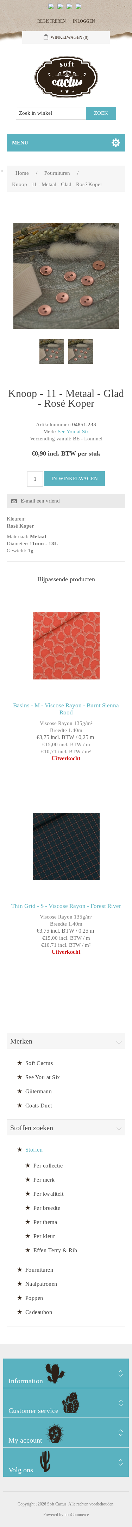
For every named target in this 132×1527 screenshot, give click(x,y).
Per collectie (48, 1166)
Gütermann (38, 1091)
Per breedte (47, 1208)
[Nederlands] (61, 9)
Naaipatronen (41, 1284)
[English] (52, 9)
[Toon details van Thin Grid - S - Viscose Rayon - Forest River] (66, 846)
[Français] (71, 9)
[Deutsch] (80, 9)
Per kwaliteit (48, 1194)
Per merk (44, 1180)
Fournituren (39, 1270)
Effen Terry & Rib (55, 1250)
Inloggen (84, 21)
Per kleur (44, 1236)
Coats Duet (38, 1106)
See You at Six (73, 431)
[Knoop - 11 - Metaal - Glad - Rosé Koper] (51, 351)
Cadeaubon (38, 1312)
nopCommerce (76, 1514)
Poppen (34, 1298)
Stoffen (34, 1150)
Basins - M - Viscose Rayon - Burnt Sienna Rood (66, 709)
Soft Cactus (39, 1063)
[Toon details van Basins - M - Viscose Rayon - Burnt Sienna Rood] (66, 646)
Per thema (45, 1222)
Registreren (51, 21)
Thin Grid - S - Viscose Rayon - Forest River (66, 906)
